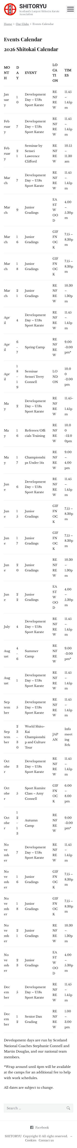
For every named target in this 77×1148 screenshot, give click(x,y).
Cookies (30, 1140)
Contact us (46, 1140)
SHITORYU (13, 1136)
